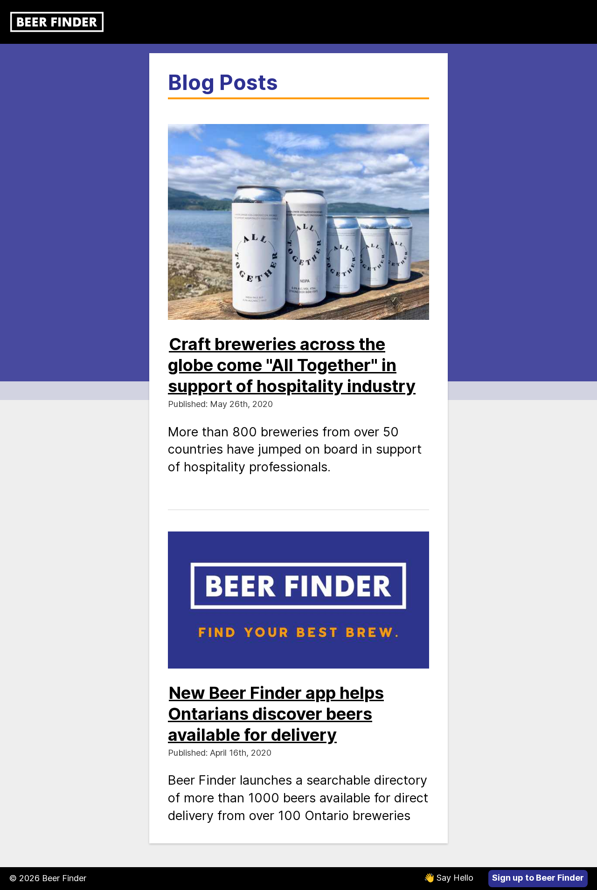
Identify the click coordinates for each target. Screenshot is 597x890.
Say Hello (448, 878)
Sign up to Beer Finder (538, 878)
